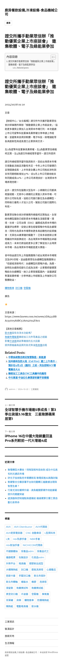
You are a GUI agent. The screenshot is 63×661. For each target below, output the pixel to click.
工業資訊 (35, 389)
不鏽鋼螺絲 (12, 551)
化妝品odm (38, 557)
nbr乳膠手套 (20, 539)
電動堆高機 (22, 606)
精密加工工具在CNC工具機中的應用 (27, 373)
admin (12, 389)
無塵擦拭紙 (37, 588)
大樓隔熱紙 (12, 569)
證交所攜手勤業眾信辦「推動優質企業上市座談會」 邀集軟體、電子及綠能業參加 (31, 63)
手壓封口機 (24, 575)
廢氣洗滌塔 (37, 569)
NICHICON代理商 (32, 545)
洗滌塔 (43, 581)
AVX (8, 526)
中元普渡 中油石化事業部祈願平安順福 (28, 377)
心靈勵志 (51, 569)
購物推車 (9, 288)
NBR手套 (35, 539)
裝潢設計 (9, 629)
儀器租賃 (10, 557)
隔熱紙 (9, 606)
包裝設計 (23, 557)
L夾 (8, 539)
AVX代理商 (41, 526)
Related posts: (23, 68)
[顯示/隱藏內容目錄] (51, 57)
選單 (8, 23)
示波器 (24, 594)
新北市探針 (40, 575)
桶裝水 (24, 581)
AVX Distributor (23, 526)
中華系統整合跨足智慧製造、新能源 (27, 357)
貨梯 (18, 600)
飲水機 (35, 606)
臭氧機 (45, 594)
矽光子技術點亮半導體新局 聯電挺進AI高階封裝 (33, 477)
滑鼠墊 (9, 588)
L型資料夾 (50, 533)
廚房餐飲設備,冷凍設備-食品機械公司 (21, 652)
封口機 (18, 288)
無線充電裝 (12, 336)
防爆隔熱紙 (43, 600)
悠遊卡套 (10, 575)
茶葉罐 (9, 600)
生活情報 (9, 643)
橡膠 (34, 581)
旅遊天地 (9, 636)
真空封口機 (12, 594)
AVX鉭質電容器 (14, 533)
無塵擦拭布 (22, 588)
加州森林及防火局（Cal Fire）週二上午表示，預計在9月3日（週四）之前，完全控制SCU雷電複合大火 (32, 365)
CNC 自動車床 (33, 533)
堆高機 (22, 563)
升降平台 (10, 563)
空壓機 (27, 288)
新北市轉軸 (12, 581)
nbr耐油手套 (12, 545)
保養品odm (27, 551)
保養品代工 (43, 551)
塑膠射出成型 (36, 563)
